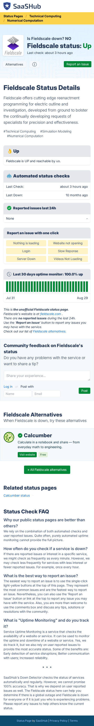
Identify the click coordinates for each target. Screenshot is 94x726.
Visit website (27, 454)
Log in (8, 386)
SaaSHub (41, 720)
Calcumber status (16, 495)
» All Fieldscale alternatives (47, 469)
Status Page (24, 720)
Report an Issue (77, 64)
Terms (74, 720)
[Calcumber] (9, 437)
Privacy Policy (59, 720)
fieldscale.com (50, 314)
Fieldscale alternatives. (49, 331)
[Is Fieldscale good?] (35, 64)
